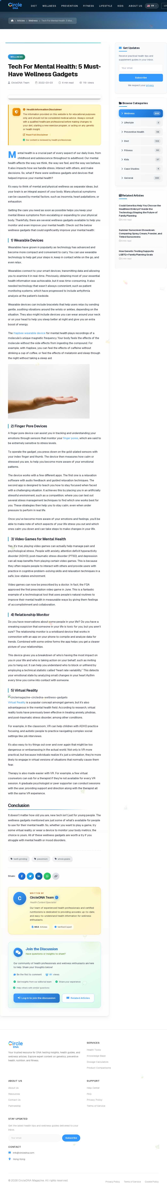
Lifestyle (105, 5)
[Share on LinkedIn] (38, 875)
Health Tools (94, 1049)
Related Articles (80, 997)
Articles (21, 20)
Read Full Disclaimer (37, 134)
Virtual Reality (16, 702)
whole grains (64, 858)
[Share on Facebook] (21, 875)
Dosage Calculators (97, 1061)
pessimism (42, 858)
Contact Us (14, 1099)
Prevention (69, 5)
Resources (14, 1093)
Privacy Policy (94, 1099)
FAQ (89, 1093)
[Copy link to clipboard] (55, 875)
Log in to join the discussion (38, 997)
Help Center (93, 1087)
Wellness (49, 5)
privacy (150, 85)
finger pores (70, 438)
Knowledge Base (96, 1055)
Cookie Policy (152, 1181)
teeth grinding (20, 858)
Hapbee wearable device (29, 333)
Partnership (14, 1105)
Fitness (88, 5)
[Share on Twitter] (30, 875)
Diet (34, 5)
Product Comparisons (99, 1067)
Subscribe (141, 77)
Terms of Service (96, 1105)
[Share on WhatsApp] (47, 875)
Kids (121, 5)
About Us (135, 5)
